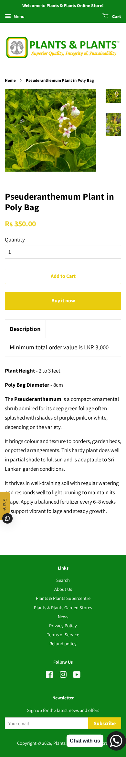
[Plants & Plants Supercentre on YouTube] (76, 676)
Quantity (15, 239)
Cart (116, 17)
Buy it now (63, 300)
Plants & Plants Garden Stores (63, 607)
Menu (19, 16)
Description (25, 329)
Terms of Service (63, 634)
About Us (63, 589)
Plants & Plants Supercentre (63, 598)
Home (10, 80)
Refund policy (63, 643)
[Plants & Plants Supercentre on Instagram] (63, 676)
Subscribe (105, 723)
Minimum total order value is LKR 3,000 (59, 347)
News (63, 616)
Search (63, 580)
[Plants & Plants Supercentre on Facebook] (49, 676)
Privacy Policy (63, 625)
